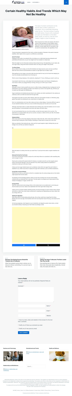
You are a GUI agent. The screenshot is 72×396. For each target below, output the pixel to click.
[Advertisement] (36, 138)
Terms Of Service (55, 390)
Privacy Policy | (48, 390)
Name (49, 306)
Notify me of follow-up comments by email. (31, 325)
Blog (6, 258)
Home (28, 2)
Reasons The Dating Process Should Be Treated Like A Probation (16, 260)
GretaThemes (46, 393)
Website (49, 315)
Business (42, 258)
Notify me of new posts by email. (28, 328)
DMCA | (43, 390)
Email (48, 310)
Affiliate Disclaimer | (30, 390)
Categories (35, 2)
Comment (21, 286)
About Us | (23, 390)
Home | (19, 390)
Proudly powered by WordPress (29, 393)
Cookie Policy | (38, 390)
